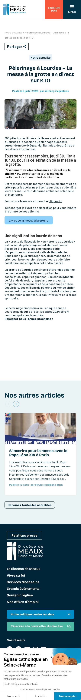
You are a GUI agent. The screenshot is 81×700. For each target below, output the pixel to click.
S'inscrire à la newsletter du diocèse (37, 626)
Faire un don (54, 9)
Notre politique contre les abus (32, 614)
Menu (72, 12)
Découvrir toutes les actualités (30, 505)
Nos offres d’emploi (23, 602)
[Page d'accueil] (14, 9)
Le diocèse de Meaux (23, 569)
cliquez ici (55, 201)
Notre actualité (13, 32)
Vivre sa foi (16, 576)
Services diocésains (23, 582)
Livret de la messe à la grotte (28, 220)
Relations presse (24, 535)
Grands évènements (23, 589)
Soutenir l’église (20, 595)
